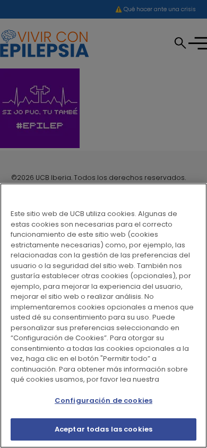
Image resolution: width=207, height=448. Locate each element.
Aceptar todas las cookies (103, 429)
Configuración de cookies (103, 400)
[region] (103, 315)
